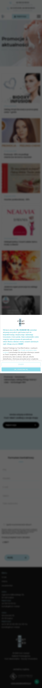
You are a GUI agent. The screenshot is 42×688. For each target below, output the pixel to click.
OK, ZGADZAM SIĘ (21, 369)
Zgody (21, 364)
